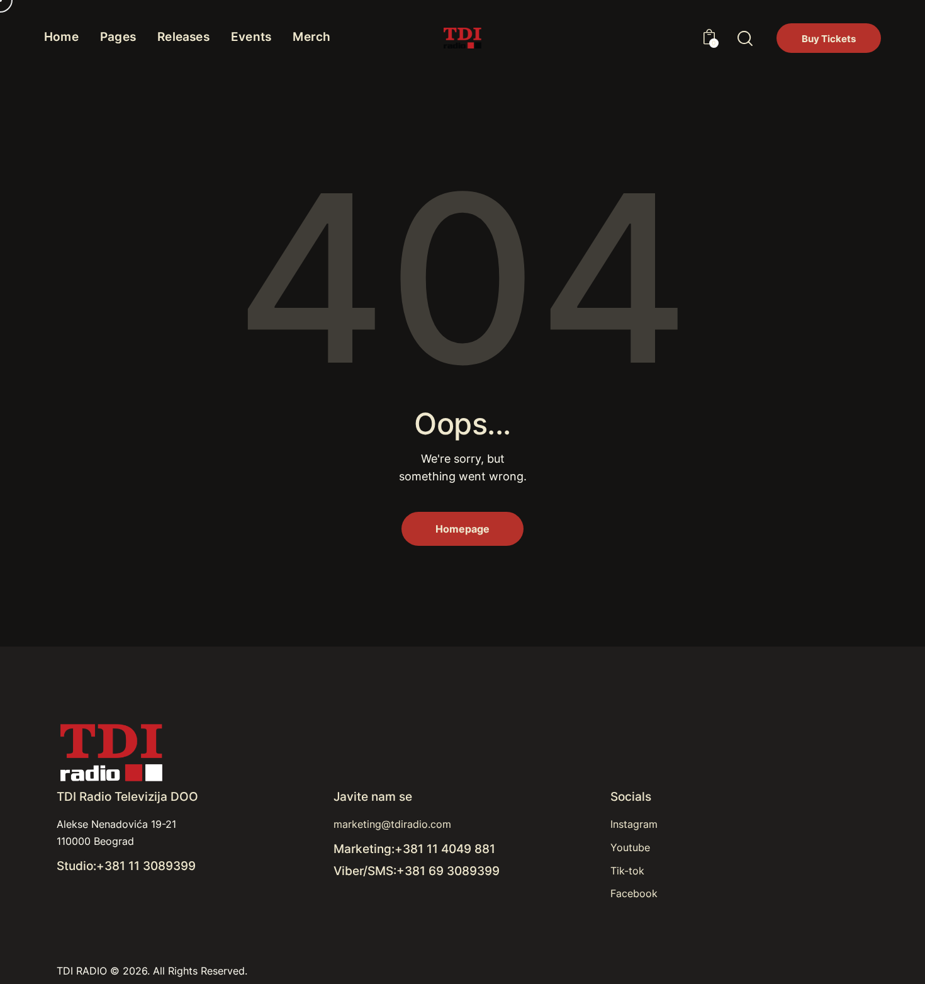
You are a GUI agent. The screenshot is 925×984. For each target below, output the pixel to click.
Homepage (462, 529)
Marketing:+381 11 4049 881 (414, 849)
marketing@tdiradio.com (392, 824)
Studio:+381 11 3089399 (126, 866)
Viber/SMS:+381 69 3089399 (417, 871)
